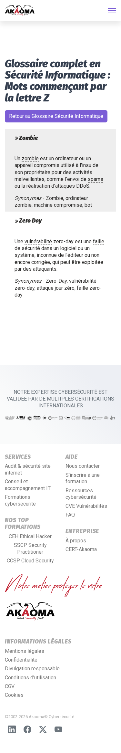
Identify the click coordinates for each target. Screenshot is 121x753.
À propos (76, 541)
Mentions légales (24, 651)
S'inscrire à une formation (83, 478)
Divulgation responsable (32, 668)
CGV (10, 686)
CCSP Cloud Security (30, 561)
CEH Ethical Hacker (30, 536)
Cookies (14, 695)
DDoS (82, 186)
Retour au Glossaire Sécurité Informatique (56, 116)
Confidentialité (21, 660)
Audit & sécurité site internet (28, 469)
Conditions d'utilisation (30, 678)
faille (98, 241)
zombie (30, 158)
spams (95, 179)
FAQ (70, 515)
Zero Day (30, 221)
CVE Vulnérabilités (86, 506)
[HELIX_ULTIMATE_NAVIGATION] (112, 10)
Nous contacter (83, 466)
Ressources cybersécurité (81, 493)
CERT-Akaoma (81, 549)
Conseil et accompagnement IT (28, 484)
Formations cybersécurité (20, 500)
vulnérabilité (38, 241)
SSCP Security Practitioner (30, 548)
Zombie (28, 138)
